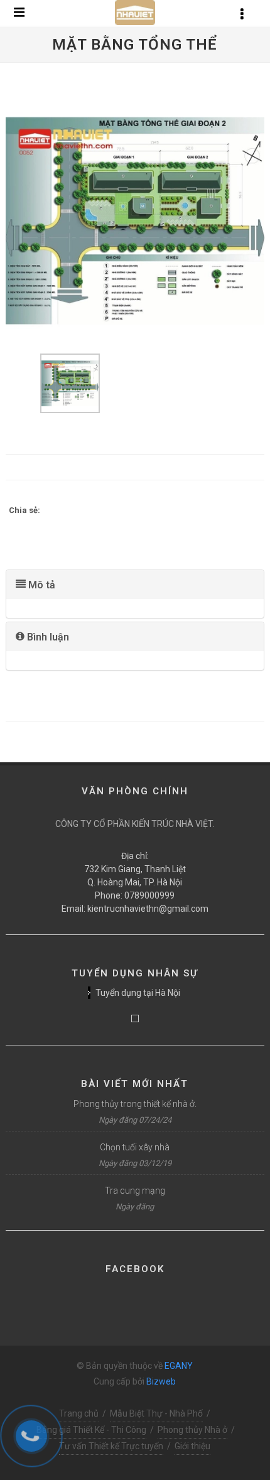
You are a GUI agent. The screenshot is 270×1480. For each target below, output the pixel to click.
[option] (135, 220)
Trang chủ (79, 1413)
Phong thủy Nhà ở (192, 1430)
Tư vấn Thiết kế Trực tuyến (111, 1446)
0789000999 (149, 895)
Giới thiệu (192, 1446)
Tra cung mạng (135, 1191)
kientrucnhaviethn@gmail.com (147, 909)
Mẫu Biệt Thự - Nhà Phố (156, 1413)
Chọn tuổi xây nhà (135, 1147)
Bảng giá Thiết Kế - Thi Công (91, 1430)
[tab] (135, 584)
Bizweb (161, 1381)
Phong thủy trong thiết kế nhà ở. (135, 1104)
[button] (135, 584)
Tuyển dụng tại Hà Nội (137, 993)
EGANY (179, 1366)
